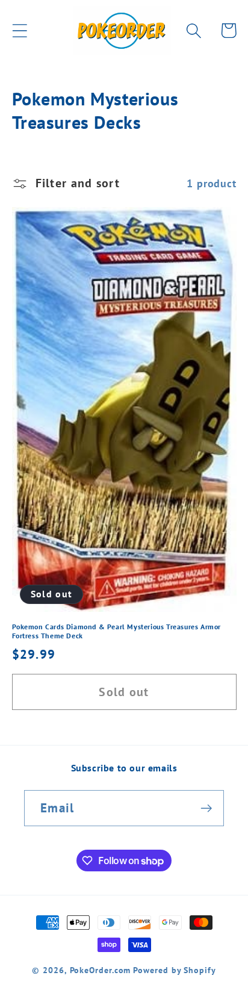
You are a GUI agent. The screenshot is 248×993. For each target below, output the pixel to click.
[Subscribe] (206, 808)
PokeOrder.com (100, 970)
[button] (19, 30)
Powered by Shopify (174, 970)
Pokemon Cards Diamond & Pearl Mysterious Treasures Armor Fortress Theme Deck (117, 631)
